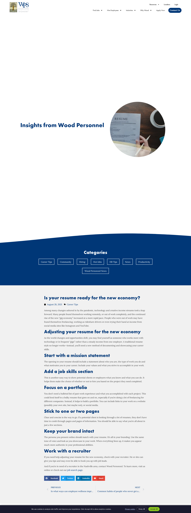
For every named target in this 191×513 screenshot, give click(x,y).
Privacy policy (130, 509)
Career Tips (46, 262)
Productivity (144, 262)
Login (177, 5)
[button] (52, 478)
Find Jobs (99, 10)
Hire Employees (115, 10)
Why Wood (147, 10)
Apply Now (161, 10)
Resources (156, 5)
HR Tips (113, 262)
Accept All (154, 509)
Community (65, 262)
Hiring (82, 262)
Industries (132, 10)
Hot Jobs (97, 262)
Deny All (142, 509)
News (127, 262)
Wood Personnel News (96, 271)
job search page (75, 470)
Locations (168, 5)
